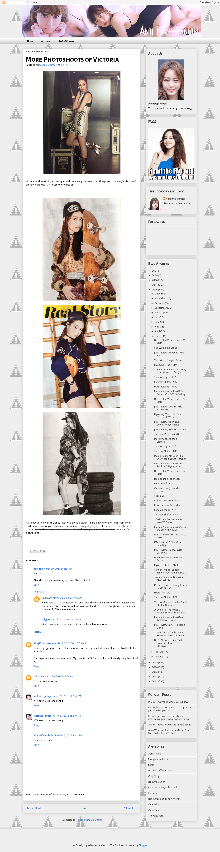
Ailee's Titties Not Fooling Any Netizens (169, 724)
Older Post (131, 808)
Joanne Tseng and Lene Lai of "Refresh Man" (170, 579)
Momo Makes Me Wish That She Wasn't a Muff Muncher (170, 457)
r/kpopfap (153, 810)
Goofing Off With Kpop (160, 770)
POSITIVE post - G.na (165, 386)
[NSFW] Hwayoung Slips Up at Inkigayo (168, 701)
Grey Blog (153, 776)
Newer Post (33, 808)
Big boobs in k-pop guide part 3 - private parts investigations (169, 709)
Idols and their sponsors (167, 478)
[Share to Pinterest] (44, 551)
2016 (155, 289)
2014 (155, 667)
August (159, 312)
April (157, 331)
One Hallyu (154, 804)
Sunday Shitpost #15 (165, 446)
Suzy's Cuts (160, 495)
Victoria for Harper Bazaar (168, 360)
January (159, 656)
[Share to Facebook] (41, 551)
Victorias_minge (42, 696)
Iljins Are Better (156, 781)
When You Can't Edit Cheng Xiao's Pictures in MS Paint (169, 634)
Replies (41, 592)
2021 (155, 270)
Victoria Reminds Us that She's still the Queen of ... (170, 604)
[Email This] (32, 551)
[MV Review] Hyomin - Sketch (170, 429)
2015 (155, 662)
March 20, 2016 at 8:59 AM (71, 643)
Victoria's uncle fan (43, 735)
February (160, 652)
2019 (155, 275)
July (157, 317)
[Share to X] (38, 551)
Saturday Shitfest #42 (165, 382)
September (161, 307)
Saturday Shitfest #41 (165, 451)
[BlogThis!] (35, 551)
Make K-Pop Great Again (167, 500)
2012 (155, 676)
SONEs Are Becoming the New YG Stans (168, 521)
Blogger (143, 845)
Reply (36, 584)
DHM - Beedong (162, 483)
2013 (155, 672)
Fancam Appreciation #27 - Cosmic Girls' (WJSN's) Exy (169, 393)
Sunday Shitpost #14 (165, 510)
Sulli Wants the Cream (165, 347)
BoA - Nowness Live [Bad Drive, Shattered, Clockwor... (168, 643)
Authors (46, 41)
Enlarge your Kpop (158, 759)
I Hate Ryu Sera (162, 592)
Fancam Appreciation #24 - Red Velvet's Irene (168, 619)
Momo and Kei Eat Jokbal (167, 505)
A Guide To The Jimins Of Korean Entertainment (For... (170, 611)
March (158, 336)
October (160, 303)
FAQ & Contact (67, 41)
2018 (155, 280)
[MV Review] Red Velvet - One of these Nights (168, 423)
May (157, 326)
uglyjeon (38, 568)
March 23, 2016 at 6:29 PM (69, 735)
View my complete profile (176, 203)
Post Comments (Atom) (89, 819)
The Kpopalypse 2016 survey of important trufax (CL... (170, 371)
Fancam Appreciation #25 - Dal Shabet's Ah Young (170, 528)
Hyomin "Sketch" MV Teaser (169, 565)
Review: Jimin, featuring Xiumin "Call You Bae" (170, 586)
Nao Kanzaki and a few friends (164, 798)
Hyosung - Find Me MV (166, 364)
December (161, 293)
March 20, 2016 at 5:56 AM (67, 598)
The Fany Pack (156, 815)
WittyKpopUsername (44, 643)
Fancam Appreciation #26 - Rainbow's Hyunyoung (168, 465)
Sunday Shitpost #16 (165, 377)
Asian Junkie (154, 753)
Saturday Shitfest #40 (165, 514)
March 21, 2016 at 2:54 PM (67, 696)
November (161, 298)
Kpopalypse (154, 793)
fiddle (151, 765)
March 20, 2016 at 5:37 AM (58, 568)
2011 (155, 681)
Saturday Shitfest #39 (165, 597)
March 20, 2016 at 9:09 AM (59, 676)
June (157, 322)
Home (30, 41)
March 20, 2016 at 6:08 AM (66, 619)
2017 (155, 285)
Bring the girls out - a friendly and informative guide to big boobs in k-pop (169, 717)
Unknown (47, 598)
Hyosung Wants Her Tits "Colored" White (167, 416)
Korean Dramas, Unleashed (162, 787)
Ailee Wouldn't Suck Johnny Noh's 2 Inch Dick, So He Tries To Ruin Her (169, 732)
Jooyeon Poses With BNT (168, 434)
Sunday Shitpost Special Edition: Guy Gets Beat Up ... (170, 571)
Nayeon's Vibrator (175, 198)
